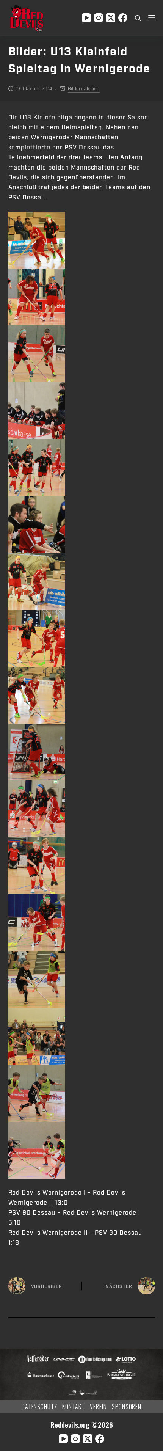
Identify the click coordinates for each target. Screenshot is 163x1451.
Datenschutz (40, 1407)
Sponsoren (127, 1407)
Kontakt (73, 1407)
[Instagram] (98, 17)
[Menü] (151, 17)
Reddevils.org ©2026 (81, 1424)
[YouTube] (86, 17)
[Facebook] (122, 17)
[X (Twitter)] (110, 17)
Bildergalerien (84, 88)
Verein (98, 1407)
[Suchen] (138, 18)
